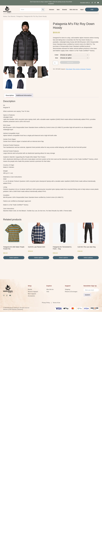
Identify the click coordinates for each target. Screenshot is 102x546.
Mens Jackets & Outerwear (79, 69)
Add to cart (70, 62)
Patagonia (19, 16)
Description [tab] (10, 95)
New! (82, 9)
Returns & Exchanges (71, 291)
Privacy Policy (46, 302)
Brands (64, 9)
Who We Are (74, 9)
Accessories (31, 296)
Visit (92, 9)
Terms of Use (56, 302)
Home (5, 16)
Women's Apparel (33, 291)
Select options (13, 257)
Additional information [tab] (24, 95)
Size (56, 58)
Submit (87, 295)
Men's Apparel (32, 293)
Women (51, 9)
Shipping (67, 289)
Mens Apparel (69, 69)
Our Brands (11, 16)
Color (56, 55)
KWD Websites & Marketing (16, 309)
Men (58, 9)
